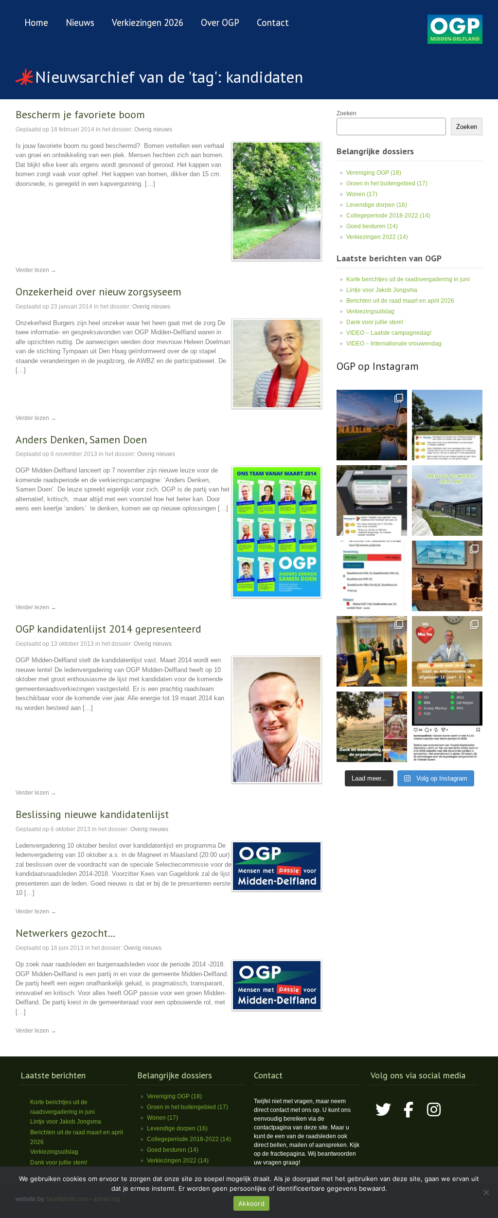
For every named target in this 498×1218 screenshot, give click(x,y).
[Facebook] (408, 1109)
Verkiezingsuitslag (370, 311)
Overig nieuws (153, 129)
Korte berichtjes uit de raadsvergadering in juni (408, 279)
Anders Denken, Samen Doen (81, 439)
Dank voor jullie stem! (374, 322)
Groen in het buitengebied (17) (386, 183)
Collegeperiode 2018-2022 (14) (388, 215)
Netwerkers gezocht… (66, 933)
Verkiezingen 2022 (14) (377, 237)
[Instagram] (433, 1109)
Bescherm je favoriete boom (80, 114)
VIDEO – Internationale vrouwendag (394, 343)
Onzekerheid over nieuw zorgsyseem (98, 291)
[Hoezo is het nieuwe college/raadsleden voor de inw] (372, 500)
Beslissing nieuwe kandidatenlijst (92, 814)
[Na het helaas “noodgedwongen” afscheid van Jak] (447, 651)
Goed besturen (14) (372, 226)
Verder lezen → (36, 270)
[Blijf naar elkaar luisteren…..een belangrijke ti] (447, 576)
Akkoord (251, 1203)
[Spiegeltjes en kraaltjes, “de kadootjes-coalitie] (372, 425)
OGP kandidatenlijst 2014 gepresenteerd (108, 629)
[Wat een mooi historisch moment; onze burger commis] (372, 651)
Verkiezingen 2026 (147, 22)
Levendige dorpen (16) (376, 204)
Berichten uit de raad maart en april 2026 (400, 300)
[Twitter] (383, 1109)
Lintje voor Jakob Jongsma (381, 290)
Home (36, 22)
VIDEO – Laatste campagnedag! (388, 332)
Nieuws (80, 22)
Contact (273, 22)
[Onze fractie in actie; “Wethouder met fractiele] (372, 726)
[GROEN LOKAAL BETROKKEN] (454, 41)
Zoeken (346, 113)
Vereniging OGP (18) (373, 172)
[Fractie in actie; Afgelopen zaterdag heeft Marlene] (447, 500)
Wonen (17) (361, 194)
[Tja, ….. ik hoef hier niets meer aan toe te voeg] (447, 425)
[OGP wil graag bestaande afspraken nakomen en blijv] (372, 576)
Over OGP (220, 22)
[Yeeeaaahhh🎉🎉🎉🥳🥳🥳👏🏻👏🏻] (447, 726)
